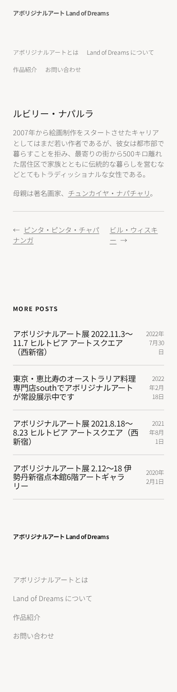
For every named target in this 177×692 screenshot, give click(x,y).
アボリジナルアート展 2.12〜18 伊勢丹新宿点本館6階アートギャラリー (72, 477)
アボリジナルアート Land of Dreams (61, 13)
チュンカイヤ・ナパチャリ (109, 193)
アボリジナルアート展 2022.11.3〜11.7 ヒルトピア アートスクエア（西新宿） (73, 342)
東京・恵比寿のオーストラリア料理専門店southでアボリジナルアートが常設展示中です (74, 387)
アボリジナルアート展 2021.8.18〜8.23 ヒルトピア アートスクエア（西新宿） (75, 432)
